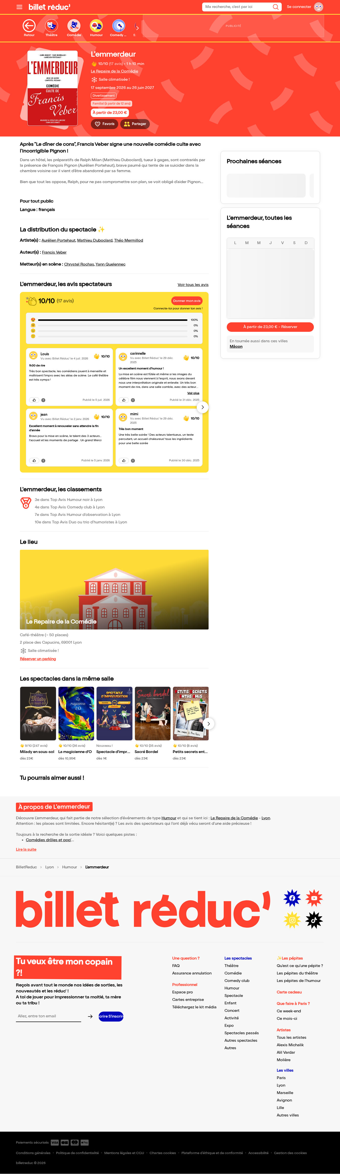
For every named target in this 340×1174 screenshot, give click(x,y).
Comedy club (237, 980)
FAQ (176, 966)
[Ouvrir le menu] (21, 6)
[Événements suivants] (209, 724)
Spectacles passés (242, 1033)
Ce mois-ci (287, 1018)
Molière (283, 1060)
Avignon (284, 1100)
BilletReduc (26, 867)
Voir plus (193, 393)
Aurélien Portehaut (58, 240)
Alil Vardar (286, 1052)
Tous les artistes (291, 1037)
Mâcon (236, 346)
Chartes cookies (163, 1153)
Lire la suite (26, 849)
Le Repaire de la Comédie (114, 71)
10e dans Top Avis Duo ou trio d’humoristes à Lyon (81, 522)
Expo (229, 1025)
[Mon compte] (318, 6)
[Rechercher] (276, 7)
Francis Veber (54, 252)
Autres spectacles (241, 1040)
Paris (281, 1078)
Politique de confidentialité (77, 1153)
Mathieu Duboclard (95, 240)
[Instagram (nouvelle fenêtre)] (292, 920)
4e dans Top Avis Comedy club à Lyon (70, 507)
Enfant (230, 1003)
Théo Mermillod (128, 240)
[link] (65, 354)
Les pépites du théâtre (297, 973)
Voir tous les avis (193, 284)
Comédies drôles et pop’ (48, 840)
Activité (232, 1018)
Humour (169, 818)
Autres (230, 1048)
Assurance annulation (192, 973)
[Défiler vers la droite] (137, 28)
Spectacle (234, 995)
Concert (232, 1010)
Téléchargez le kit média (194, 1007)
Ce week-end (289, 1011)
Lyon (266, 818)
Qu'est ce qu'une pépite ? (300, 966)
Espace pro (182, 992)
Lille (280, 1107)
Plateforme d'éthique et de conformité (212, 1153)
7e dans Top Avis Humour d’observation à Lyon (77, 514)
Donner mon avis (187, 301)
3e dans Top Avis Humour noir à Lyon (68, 499)
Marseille (285, 1093)
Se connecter (299, 6)
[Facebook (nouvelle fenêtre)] (292, 898)
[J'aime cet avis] (34, 400)
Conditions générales (33, 1153)
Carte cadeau (289, 992)
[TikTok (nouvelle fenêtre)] (314, 920)
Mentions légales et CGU (124, 1153)
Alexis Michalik (290, 1045)
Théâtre (231, 966)
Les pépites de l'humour (299, 980)
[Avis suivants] (203, 407)
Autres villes (288, 1115)
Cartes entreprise (188, 999)
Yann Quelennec (110, 264)
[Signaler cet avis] (43, 400)
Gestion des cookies (290, 1153)
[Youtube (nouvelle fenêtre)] (314, 898)
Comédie (233, 973)
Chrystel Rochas (79, 264)
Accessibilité (258, 1153)
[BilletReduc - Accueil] (49, 7)
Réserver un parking (38, 659)
